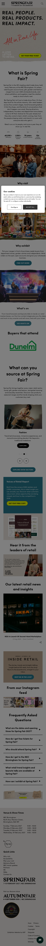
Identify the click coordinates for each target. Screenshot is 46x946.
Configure (14, 207)
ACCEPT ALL (30, 207)
